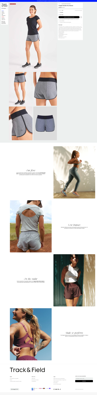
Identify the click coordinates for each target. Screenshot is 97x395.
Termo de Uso (55, 381)
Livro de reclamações (57, 384)
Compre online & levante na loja (15, 381)
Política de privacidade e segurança (59, 379)
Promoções (55, 382)
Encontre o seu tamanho (78, 10)
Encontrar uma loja (35, 379)
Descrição (60, 24)
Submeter (84, 381)
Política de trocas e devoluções (59, 378)
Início (59, 3)
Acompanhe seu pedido (14, 378)
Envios (11, 379)
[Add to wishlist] (81, 17)
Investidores (34, 381)
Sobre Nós (33, 378)
